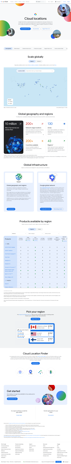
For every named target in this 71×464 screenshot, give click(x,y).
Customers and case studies (6, 454)
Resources (27, 1)
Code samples (45, 450)
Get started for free (25, 28)
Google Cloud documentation (48, 449)
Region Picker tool (46, 28)
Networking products (58, 209)
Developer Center (46, 455)
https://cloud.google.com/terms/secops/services (33, 435)
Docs (49, 1)
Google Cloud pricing (18, 452)
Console (64, 1)
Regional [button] (32, 229)
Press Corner (59, 457)
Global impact (17, 48)
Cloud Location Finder (59, 48)
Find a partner (51, 415)
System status (31, 450)
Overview (12, 1)
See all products (17, 445)
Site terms (12, 461)
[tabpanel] (35, 259)
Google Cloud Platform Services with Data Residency (17, 423)
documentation (32, 429)
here (21, 432)
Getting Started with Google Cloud (48, 447)
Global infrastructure (27, 48)
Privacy (8, 461)
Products (20, 1)
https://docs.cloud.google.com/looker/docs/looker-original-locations (34, 437)
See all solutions (17, 447)
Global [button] (39, 229)
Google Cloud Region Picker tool (25, 314)
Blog (58, 445)
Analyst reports (3, 455)
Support (52, 1)
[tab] (32, 229)
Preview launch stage (26, 431)
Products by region (38, 48)
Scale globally (8, 48)
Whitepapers (3, 457)
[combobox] (41, 2)
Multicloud (3, 450)
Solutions (16, 1)
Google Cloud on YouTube (61, 450)
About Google (3, 461)
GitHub (44, 445)
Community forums (32, 445)
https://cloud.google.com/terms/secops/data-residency (12, 436)
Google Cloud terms (18, 461)
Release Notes (31, 449)
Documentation (36, 28)
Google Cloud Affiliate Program (62, 455)
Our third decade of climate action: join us (31, 461)
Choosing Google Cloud (5, 445)
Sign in (68, 1)
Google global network (46, 187)
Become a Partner (60, 454)
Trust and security (4, 447)
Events (58, 447)
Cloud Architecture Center (47, 452)
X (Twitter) (59, 449)
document (20, 430)
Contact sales (19, 415)
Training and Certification (47, 454)
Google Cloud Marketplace (19, 450)
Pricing (24, 1)
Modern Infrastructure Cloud (6, 449)
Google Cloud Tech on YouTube (62, 452)
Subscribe (58, 461)
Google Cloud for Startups (19, 449)
